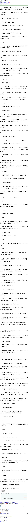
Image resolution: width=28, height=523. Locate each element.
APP (8, 3)
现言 (3, 2)
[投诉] (6, 517)
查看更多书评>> (2, 521)
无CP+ (6, 2)
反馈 (9, 3)
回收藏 (2, 502)
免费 (5, 3)
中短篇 (7, 3)
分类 (0, 3)
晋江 (4, 0)
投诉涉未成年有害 (13, 502)
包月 (4, 3)
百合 (8, 2)
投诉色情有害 (6, 502)
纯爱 (4, 2)
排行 (1, 3)
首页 (0, 2)
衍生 (5, 2)
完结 (9, 2)
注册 (7, 0)
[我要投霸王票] (16, 503)
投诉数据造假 (9, 502)
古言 (1, 2)
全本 (3, 3)
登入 (6, 0)
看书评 (1, 502)
